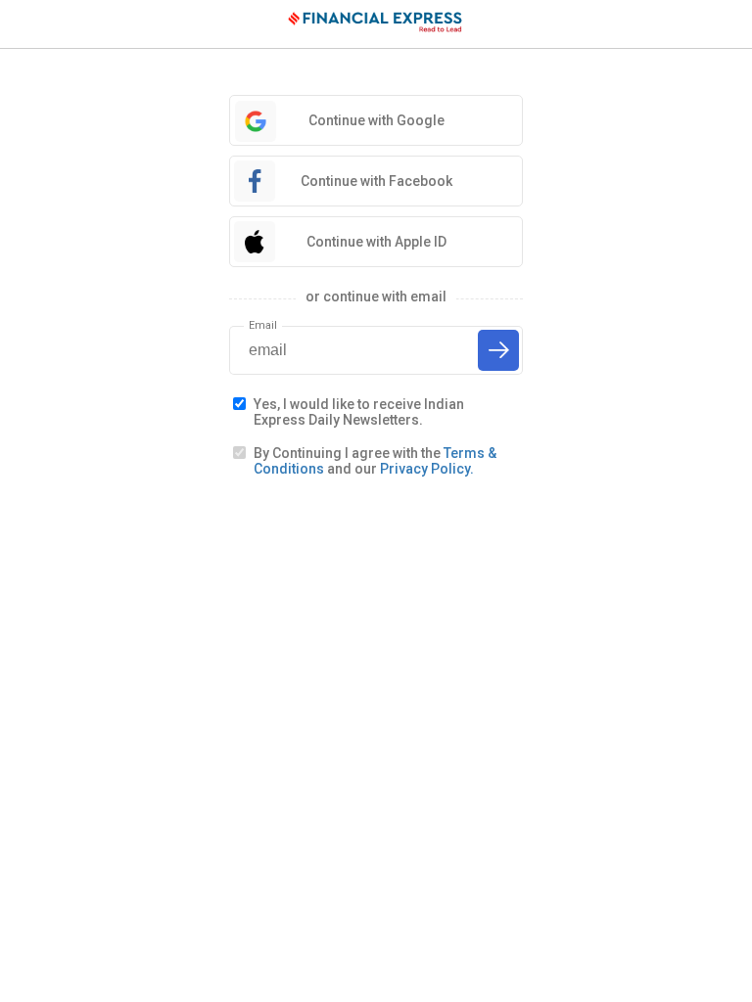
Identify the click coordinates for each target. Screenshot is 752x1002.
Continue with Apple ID (376, 242)
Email (263, 325)
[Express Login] (376, 24)
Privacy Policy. (427, 469)
